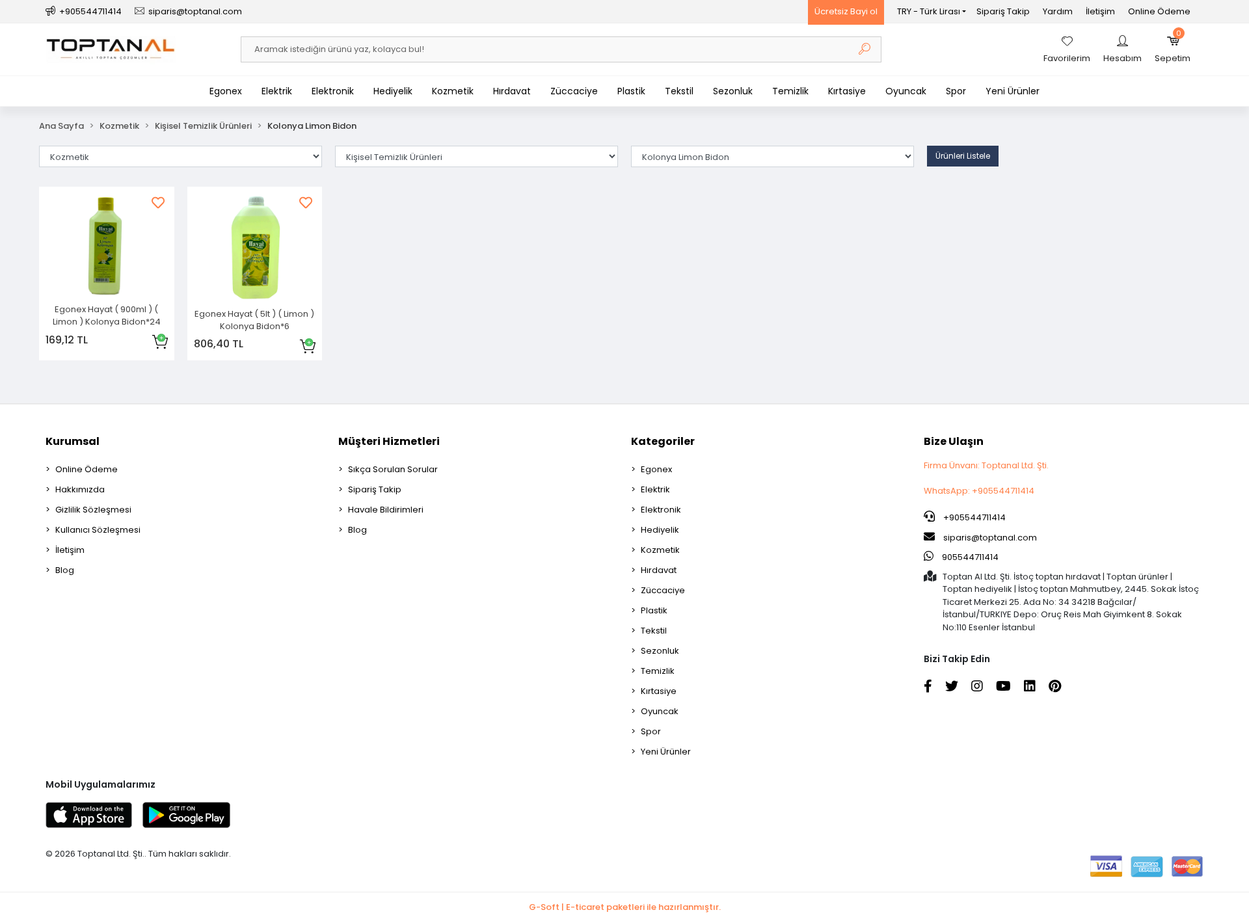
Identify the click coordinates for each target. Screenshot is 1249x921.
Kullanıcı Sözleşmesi (98, 530)
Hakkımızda (80, 489)
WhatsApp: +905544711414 (979, 491)
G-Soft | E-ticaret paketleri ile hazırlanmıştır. (625, 907)
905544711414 (969, 557)
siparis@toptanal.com (990, 537)
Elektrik (277, 91)
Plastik (631, 91)
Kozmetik (453, 91)
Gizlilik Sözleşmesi (93, 509)
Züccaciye (574, 91)
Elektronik (333, 91)
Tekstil (679, 91)
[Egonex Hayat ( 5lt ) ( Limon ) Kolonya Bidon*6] (255, 248)
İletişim (1100, 11)
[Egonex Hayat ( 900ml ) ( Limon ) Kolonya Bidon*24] (107, 246)
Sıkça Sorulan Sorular (393, 469)
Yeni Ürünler (1013, 91)
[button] (1172, 49)
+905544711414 (973, 517)
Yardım (1058, 11)
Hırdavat (512, 91)
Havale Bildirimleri (385, 509)
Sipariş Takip (1003, 11)
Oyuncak (905, 91)
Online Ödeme (1159, 11)
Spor (956, 91)
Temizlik (790, 91)
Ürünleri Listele (962, 155)
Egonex (225, 91)
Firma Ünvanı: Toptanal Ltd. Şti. (986, 465)
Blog (64, 570)
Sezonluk (733, 91)
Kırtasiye (847, 91)
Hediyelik (392, 91)
